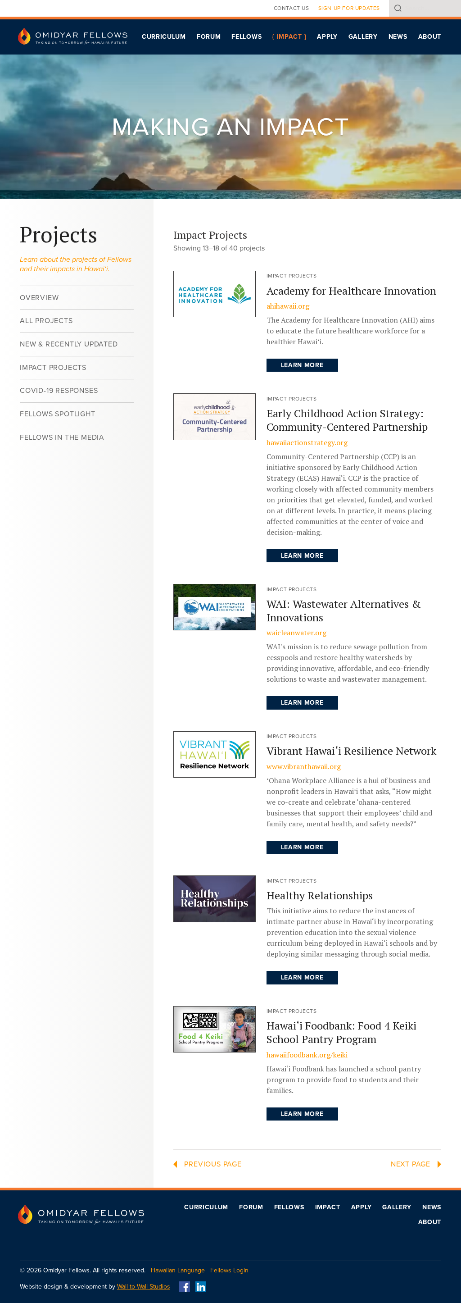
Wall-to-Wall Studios (143, 1286)
